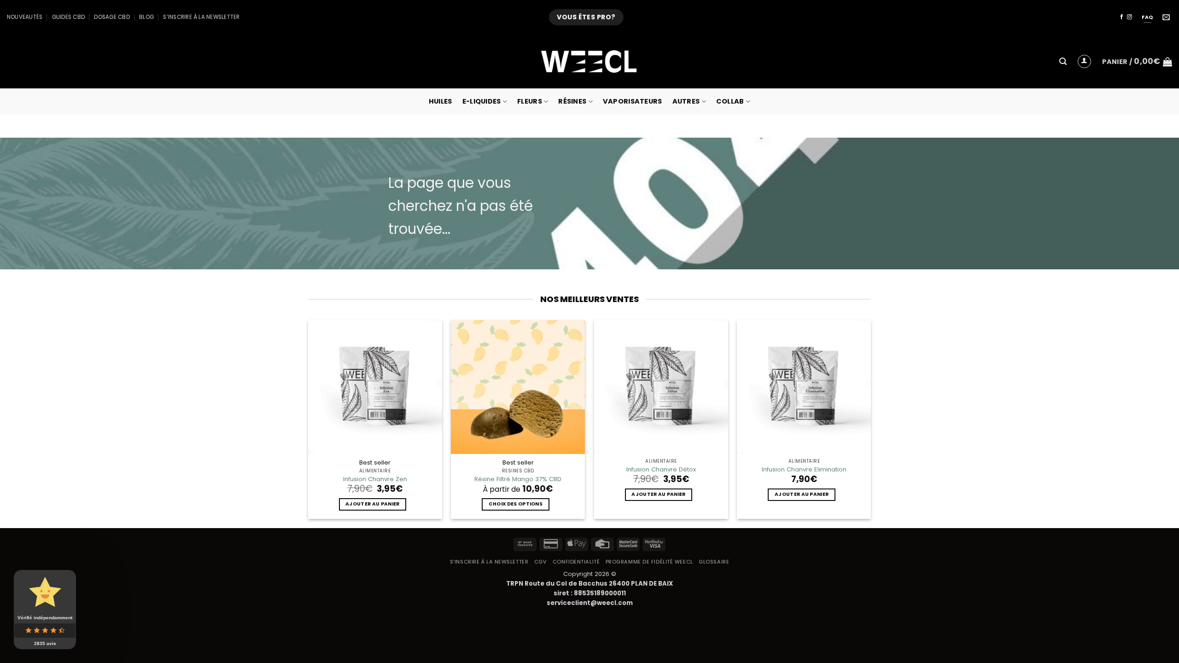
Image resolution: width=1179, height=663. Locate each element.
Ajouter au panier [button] (372, 503)
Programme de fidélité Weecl (649, 561)
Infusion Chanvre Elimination (804, 469)
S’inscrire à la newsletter (201, 17)
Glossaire (714, 561)
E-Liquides (481, 101)
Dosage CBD (111, 17)
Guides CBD (68, 17)
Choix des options (516, 503)
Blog (146, 17)
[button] (1063, 61)
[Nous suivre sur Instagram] (1129, 17)
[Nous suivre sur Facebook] (1121, 17)
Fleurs (529, 101)
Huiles (440, 101)
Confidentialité (576, 561)
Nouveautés (24, 17)
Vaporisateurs (632, 101)
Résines (572, 101)
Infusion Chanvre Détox (661, 469)
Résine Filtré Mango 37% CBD (517, 479)
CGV (540, 561)
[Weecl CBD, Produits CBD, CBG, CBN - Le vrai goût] (589, 61)
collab (730, 101)
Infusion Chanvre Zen (375, 479)
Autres (686, 101)
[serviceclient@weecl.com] (1167, 17)
